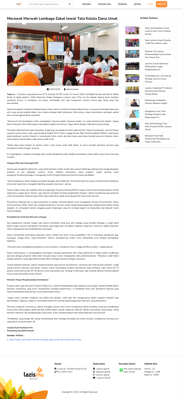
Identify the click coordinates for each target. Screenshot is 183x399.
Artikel (137, 4)
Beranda (86, 4)
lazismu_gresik (103, 374)
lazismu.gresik (102, 368)
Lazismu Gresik (103, 377)
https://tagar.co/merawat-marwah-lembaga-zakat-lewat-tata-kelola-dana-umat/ (45, 339)
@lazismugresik (103, 371)
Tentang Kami (104, 4)
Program (122, 4)
